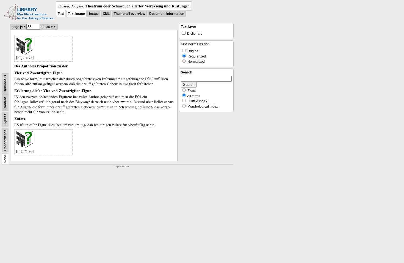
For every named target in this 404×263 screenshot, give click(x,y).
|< (21, 27)
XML (106, 14)
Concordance (5, 140)
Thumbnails (5, 84)
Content (5, 103)
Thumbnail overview (129, 14)
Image (94, 14)
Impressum (121, 166)
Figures (5, 119)
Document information (166, 14)
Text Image (76, 14)
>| (55, 27)
